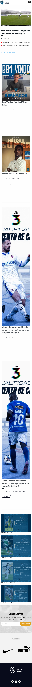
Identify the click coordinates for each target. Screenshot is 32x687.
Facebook (12, 681)
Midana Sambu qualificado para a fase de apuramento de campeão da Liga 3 (15, 483)
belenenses (20, 337)
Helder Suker (20, 178)
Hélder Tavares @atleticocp (14, 173)
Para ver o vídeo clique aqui (8, 52)
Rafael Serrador (16, 110)
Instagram (16, 681)
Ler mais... (6, 115)
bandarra (14, 337)
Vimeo (19, 681)
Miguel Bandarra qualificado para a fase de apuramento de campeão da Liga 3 (15, 330)
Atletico (14, 178)
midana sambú (22, 491)
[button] (29, 2)
